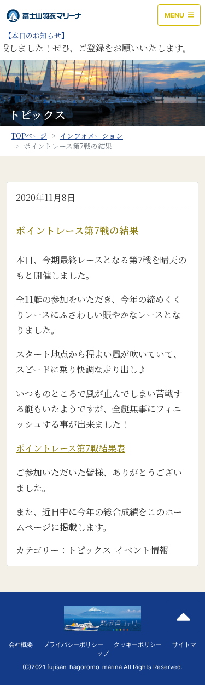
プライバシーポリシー (73, 644)
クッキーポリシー (138, 644)
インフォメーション (91, 135)
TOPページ (29, 135)
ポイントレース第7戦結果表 (70, 448)
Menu (175, 15)
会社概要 (21, 644)
